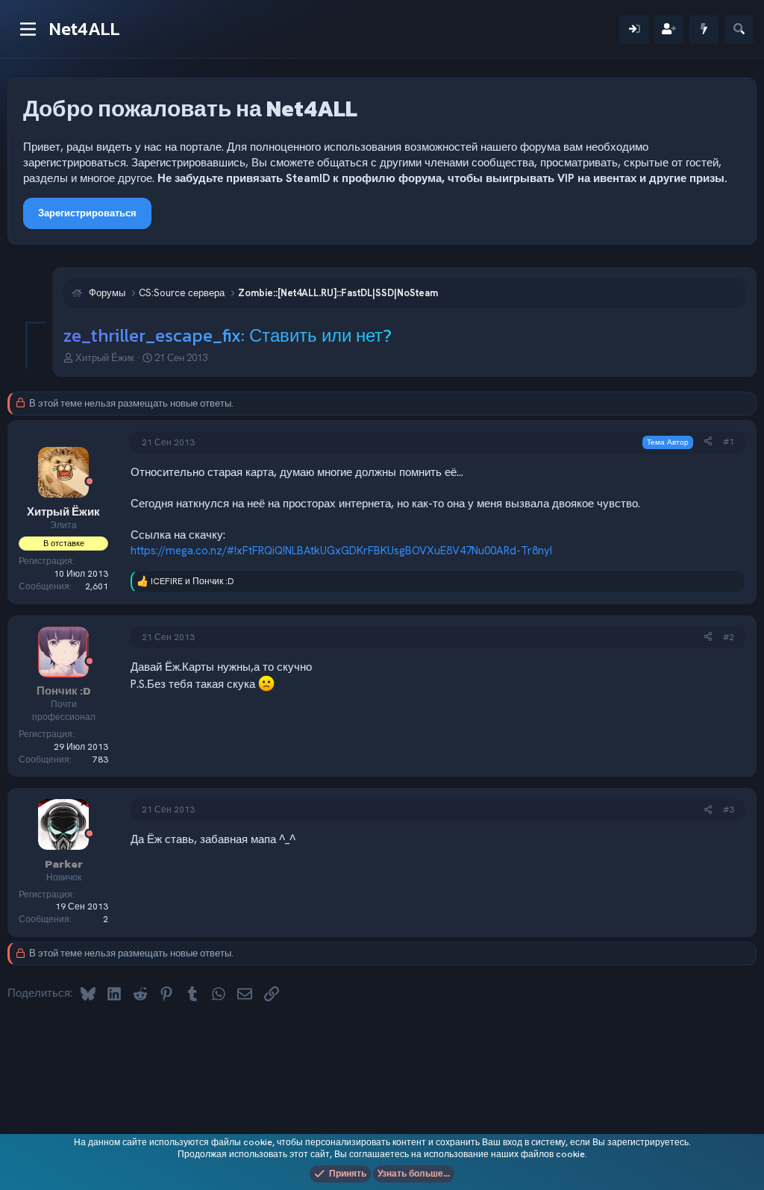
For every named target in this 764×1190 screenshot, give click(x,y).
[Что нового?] (703, 29)
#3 (728, 809)
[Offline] (89, 482)
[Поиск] (739, 29)
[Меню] (28, 29)
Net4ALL (84, 29)
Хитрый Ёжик (104, 357)
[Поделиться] (708, 442)
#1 (728, 442)
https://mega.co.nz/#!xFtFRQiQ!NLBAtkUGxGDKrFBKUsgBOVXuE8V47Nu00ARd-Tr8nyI (341, 550)
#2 (728, 637)
